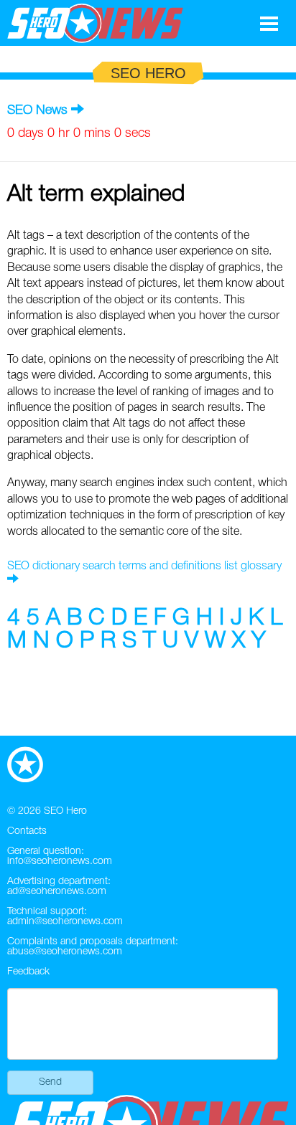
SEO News (37, 110)
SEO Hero (65, 811)
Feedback (28, 972)
